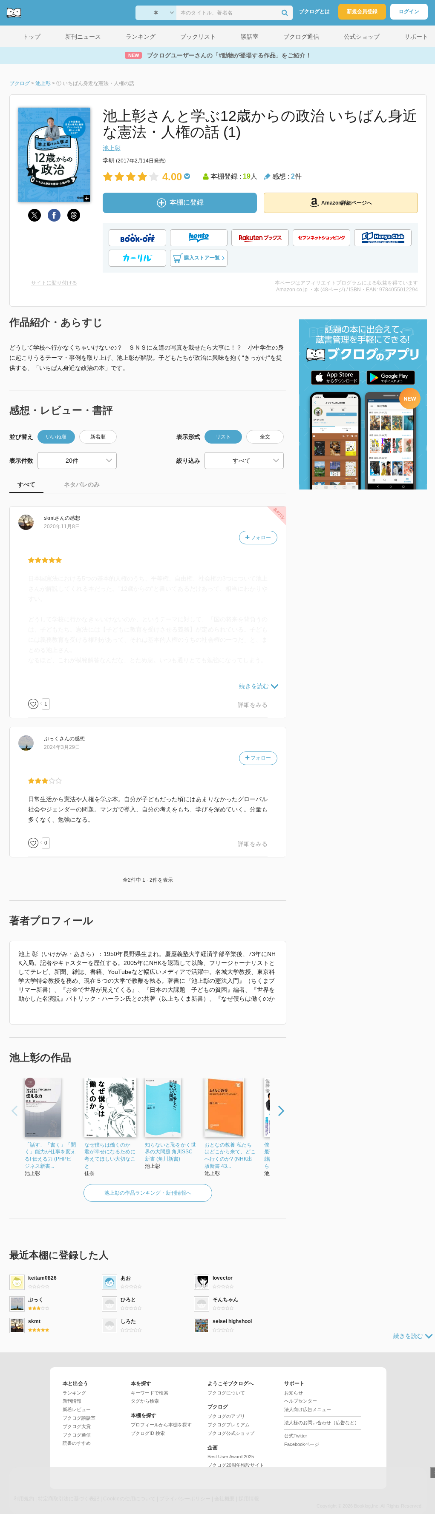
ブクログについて (226, 1392)
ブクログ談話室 (79, 1417)
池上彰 (112, 148)
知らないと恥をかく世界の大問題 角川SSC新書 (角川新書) (170, 1152)
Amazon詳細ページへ (346, 203)
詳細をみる (253, 704)
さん (54, 518)
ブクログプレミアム (228, 1424)
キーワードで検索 (149, 1392)
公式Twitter (295, 1435)
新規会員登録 (362, 11)
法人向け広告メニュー (307, 1409)
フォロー (260, 538)
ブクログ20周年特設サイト (235, 1465)
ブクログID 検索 (148, 1433)
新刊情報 (72, 1400)
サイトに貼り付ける (54, 283)
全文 (265, 437)
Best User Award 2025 (230, 1456)
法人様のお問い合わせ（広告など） (321, 1422)
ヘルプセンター (300, 1400)
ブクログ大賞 (77, 1426)
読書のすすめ (77, 1443)
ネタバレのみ (82, 484)
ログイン (409, 11)
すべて (26, 484)
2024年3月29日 (62, 747)
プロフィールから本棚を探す (161, 1424)
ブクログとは (314, 11)
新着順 (98, 437)
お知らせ (293, 1392)
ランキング (74, 1392)
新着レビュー (77, 1409)
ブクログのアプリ (226, 1416)
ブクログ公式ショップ (230, 1433)
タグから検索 (145, 1400)
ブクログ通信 (77, 1434)
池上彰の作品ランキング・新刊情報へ (147, 1193)
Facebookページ (301, 1444)
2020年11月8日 (62, 526)
